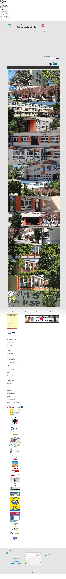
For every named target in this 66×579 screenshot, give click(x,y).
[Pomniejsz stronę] (1, 15)
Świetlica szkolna (10, 353)
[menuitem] (10, 66)
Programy (8, 350)
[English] (50, 60)
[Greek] (55, 60)
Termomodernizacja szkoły (11, 339)
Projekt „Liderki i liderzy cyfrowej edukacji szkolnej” (51, 552)
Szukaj (58, 58)
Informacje (8, 347)
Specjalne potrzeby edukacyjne (12, 354)
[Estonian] (51, 60)
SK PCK (8, 384)
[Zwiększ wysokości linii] (9, 17)
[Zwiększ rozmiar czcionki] (8, 16)
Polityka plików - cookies (11, 359)
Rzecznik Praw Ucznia (10, 375)
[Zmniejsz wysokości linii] (1, 17)
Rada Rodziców (9, 391)
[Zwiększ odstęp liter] (9, 19)
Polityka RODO (9, 345)
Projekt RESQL (9, 341)
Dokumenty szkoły (10, 344)
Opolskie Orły (9, 383)
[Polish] (48, 60)
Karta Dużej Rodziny (10, 398)
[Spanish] (58, 60)
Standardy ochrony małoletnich (12, 367)
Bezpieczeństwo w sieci (11, 378)
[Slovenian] (57, 60)
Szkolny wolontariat (10, 377)
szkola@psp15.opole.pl (17, 558)
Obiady (8, 394)
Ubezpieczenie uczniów (11, 393)
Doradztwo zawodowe (10, 360)
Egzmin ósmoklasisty (10, 362)
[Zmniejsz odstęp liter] (1, 19)
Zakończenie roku (46, 555)
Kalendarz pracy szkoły (11, 342)
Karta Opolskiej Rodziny (11, 399)
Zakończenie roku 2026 (47, 554)
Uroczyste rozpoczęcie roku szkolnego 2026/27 (50, 551)
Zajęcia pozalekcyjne (10, 369)
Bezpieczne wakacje (10, 380)
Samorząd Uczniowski (10, 374)
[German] (53, 60)
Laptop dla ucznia (10, 390)
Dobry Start (9, 396)
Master (8, 372)
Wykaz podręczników (10, 351)
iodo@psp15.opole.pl (17, 561)
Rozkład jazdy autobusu (11, 357)
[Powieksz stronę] (10, 15)
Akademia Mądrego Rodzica (11, 401)
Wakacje (45, 553)
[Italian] (56, 60)
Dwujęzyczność (9, 371)
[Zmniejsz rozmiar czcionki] (1, 16)
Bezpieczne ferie (10, 381)
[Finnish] (52, 60)
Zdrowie (8, 356)
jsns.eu (50, 56)
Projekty (8, 348)
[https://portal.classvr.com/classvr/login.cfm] (15, 528)
